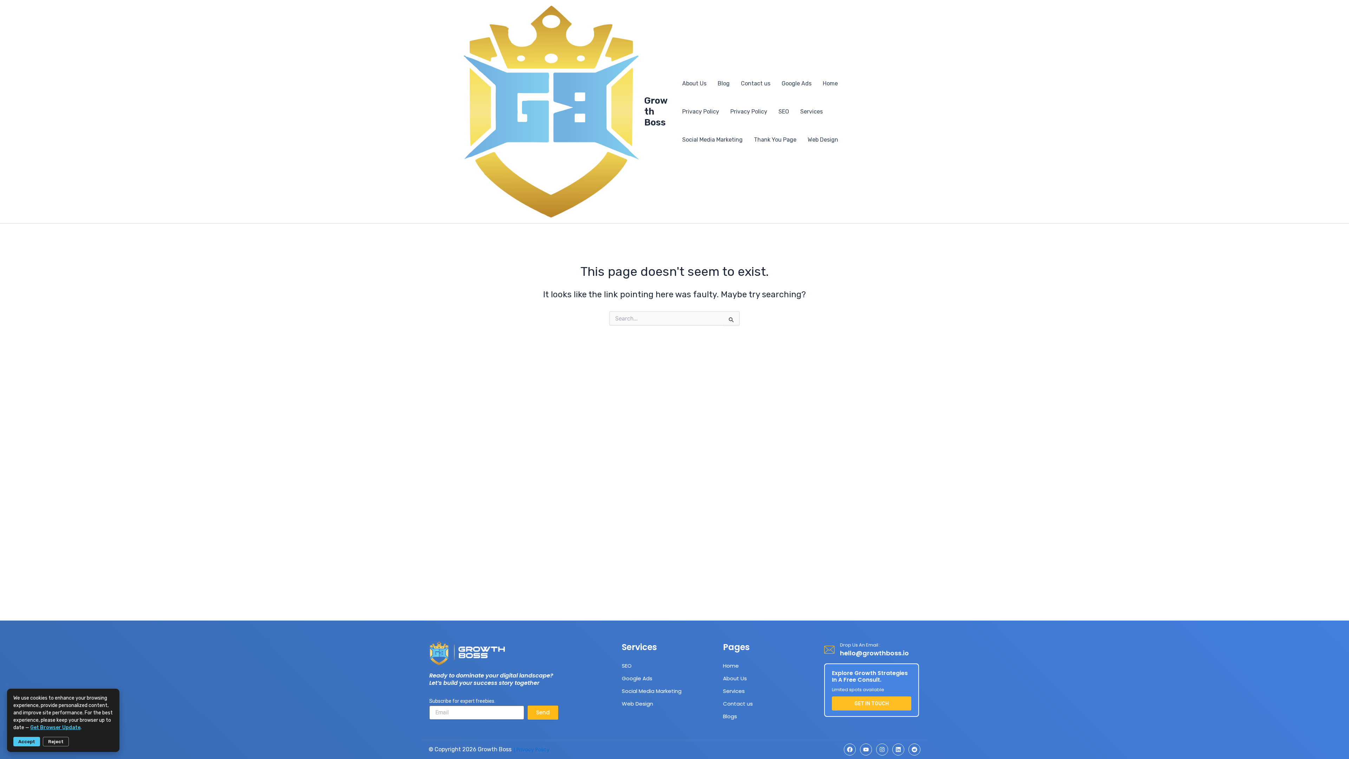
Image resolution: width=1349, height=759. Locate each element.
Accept (26, 741)
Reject (56, 741)
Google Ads (797, 83)
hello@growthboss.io (874, 653)
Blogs (730, 716)
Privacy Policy (700, 111)
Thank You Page (775, 139)
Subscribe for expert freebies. (462, 701)
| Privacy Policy (531, 749)
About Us (694, 83)
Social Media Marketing (712, 139)
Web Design (823, 139)
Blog (724, 83)
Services (811, 111)
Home (830, 83)
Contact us (755, 83)
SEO (783, 111)
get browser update (55, 728)
